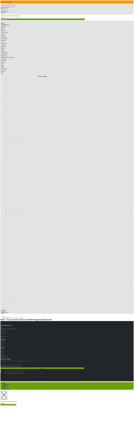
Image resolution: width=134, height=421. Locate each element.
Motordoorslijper (3, 68)
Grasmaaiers (3, 30)
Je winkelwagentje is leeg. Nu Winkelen (8, 405)
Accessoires (3, 71)
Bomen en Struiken (4, 43)
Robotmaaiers (3, 27)
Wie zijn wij (2, 330)
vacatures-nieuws (5, 386)
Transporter (3, 62)
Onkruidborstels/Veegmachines (4, 357)
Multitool (2, 49)
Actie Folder (2, 333)
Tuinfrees (2, 41)
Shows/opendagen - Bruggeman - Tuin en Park (8, 328)
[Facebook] (0, 380)
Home (1, 327)
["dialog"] (67, 406)
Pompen (2, 66)
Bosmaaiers (3, 33)
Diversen (2, 65)
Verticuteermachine (4, 38)
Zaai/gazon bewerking (4, 32)
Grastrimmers (3, 35)
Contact (2, 313)
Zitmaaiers (2, 29)
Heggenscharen (3, 46)
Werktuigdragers (3, 60)
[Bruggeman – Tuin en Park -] (11, 15)
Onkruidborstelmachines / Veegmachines (7, 57)
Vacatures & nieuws (4, 312)
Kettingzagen (3, 44)
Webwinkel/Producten (5, 24)
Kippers (2, 63)
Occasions (4, 385)
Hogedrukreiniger (4, 54)
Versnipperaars (3, 40)
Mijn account (2, 341)
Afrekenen (1, 344)
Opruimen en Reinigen (4, 52)
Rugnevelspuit (3, 51)
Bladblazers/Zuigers (4, 55)
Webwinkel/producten (3, 331)
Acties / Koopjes (3, 310)
